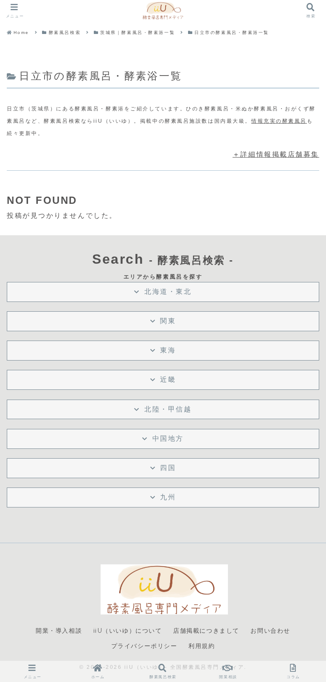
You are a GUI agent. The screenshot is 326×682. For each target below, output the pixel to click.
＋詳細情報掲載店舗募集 (276, 154)
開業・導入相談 (59, 630)
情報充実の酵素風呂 (279, 121)
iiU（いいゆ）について (127, 630)
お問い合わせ (270, 630)
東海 (168, 350)
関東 (168, 320)
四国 (168, 467)
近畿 (168, 379)
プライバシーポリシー (144, 646)
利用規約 (201, 646)
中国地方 (168, 438)
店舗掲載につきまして (206, 630)
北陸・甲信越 (167, 409)
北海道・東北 (167, 291)
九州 (168, 497)
